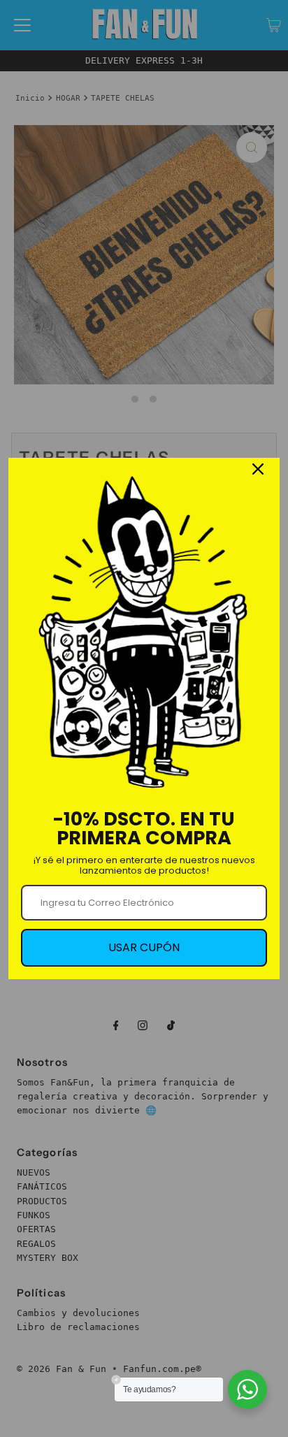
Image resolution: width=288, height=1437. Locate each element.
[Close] (258, 469)
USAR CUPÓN (144, 947)
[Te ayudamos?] (247, 1389)
